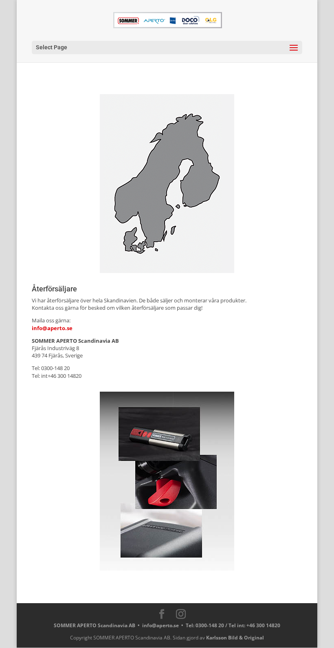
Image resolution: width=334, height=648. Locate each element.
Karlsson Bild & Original (235, 637)
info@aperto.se (52, 328)
